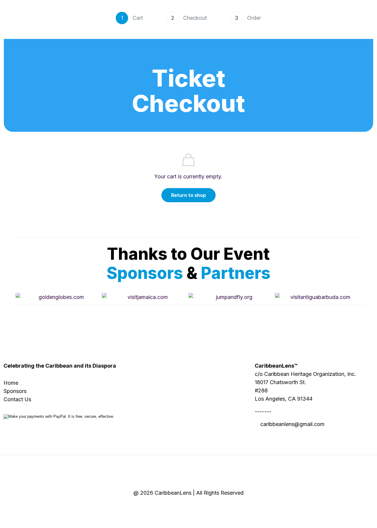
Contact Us (17, 399)
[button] (21, 297)
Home (11, 383)
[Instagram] (211, 506)
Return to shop (188, 195)
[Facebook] (166, 506)
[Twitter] (181, 506)
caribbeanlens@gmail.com (292, 424)
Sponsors (15, 391)
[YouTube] (196, 506)
